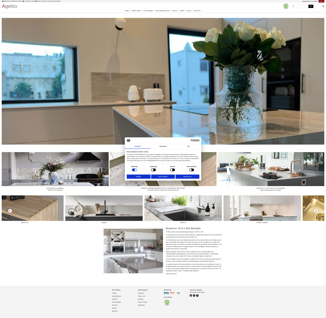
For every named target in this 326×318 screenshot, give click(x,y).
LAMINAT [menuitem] (127, 10)
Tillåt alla (187, 176)
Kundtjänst (58, 1)
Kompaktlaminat (116, 296)
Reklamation (141, 305)
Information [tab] (163, 146)
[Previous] (10, 211)
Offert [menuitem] (321, 1)
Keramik (114, 308)
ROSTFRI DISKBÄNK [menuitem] (148, 10)
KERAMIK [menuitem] (182, 10)
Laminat (114, 293)
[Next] (316, 211)
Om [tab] (188, 146)
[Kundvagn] (323, 6)
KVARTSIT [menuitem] (189, 10)
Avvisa (138, 176)
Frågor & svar (141, 296)
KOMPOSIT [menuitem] (174, 10)
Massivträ (114, 311)
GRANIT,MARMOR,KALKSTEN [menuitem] (162, 10)
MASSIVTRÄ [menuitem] (197, 10)
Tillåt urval (163, 176)
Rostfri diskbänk (116, 302)
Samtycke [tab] (138, 146)
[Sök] (310, 6)
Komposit (114, 305)
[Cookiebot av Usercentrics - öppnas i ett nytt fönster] (191, 140)
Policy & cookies (142, 302)
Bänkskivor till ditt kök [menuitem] (309, 1)
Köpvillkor (140, 299)
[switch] (153, 170)
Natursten (114, 299)
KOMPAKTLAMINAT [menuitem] (136, 10)
